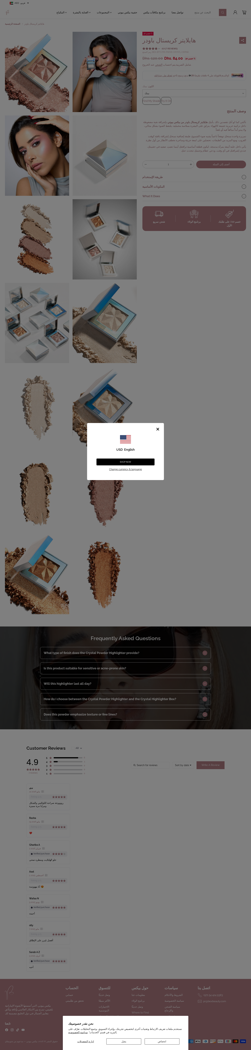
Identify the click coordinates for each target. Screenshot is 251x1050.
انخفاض (162, 1041)
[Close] (158, 429)
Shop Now (125, 462)
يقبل (123, 1041)
